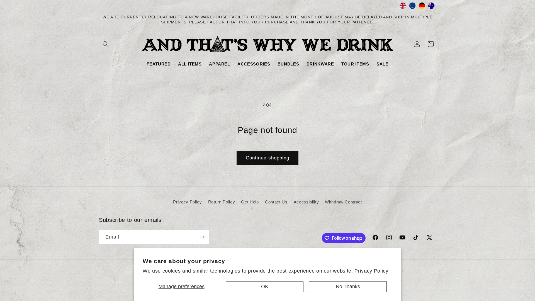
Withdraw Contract (343, 202)
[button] (105, 44)
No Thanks (348, 286)
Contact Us (276, 202)
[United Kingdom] (403, 7)
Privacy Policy (371, 271)
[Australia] (431, 7)
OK (264, 286)
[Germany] (422, 7)
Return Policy (221, 202)
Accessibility (306, 202)
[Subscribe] (202, 237)
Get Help (250, 202)
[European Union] (412, 7)
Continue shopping (268, 157)
